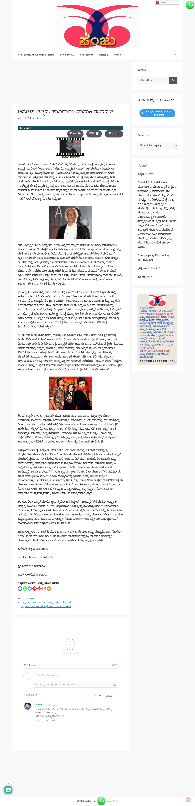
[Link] (68, 684)
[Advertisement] (70, 82)
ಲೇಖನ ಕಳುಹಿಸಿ (67, 55)
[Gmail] (44, 588)
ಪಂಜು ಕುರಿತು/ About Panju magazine (36, 55)
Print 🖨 (75, 134)
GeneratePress (110, 801)
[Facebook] (20, 588)
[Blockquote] (60, 684)
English (163, 2)
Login (114, 665)
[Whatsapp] (25, 588)
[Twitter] (30, 588)
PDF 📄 (94, 134)
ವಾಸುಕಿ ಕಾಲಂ (28, 599)
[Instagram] (39, 588)
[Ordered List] (52, 684)
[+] (76, 684)
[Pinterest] (34, 588)
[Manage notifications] (188, 799)
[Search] (173, 80)
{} (72, 684)
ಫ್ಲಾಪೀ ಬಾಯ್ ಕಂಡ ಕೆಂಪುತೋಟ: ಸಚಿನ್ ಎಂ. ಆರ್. (46, 607)
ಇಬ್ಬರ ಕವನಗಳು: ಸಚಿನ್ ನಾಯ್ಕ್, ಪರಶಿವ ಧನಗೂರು (46, 603)
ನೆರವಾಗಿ (117, 55)
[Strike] (48, 684)
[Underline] (44, 684)
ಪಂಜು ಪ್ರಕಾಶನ (87, 55)
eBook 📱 (113, 134)
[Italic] (40, 684)
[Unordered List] (56, 684)
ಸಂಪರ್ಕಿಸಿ (103, 55)
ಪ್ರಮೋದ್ (39, 705)
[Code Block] (64, 684)
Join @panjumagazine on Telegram (159, 113)
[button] (176, 55)
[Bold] (36, 684)
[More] (49, 588)
